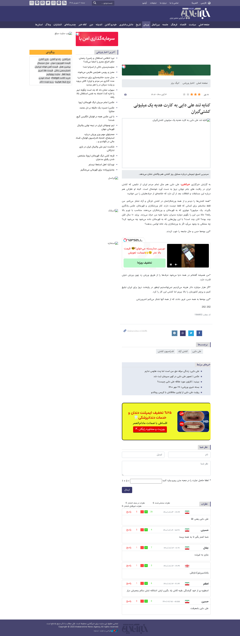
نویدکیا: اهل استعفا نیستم (101, 165)
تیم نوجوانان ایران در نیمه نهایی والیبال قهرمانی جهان (95, 127)
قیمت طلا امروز (45, 70)
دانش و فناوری (126, 25)
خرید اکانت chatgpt (60, 78)
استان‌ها (39, 25)
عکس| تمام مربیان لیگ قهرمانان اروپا (96, 102)
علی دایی (196, 351)
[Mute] (176, 264)
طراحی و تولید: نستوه (102, 630)
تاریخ (138, 25)
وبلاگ (48, 25)
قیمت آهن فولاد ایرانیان (46, 67)
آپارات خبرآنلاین (42, 3)
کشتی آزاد (183, 351)
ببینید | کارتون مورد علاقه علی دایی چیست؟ (178, 382)
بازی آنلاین (43, 59)
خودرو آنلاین (111, 25)
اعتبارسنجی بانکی (62, 70)
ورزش (146, 25)
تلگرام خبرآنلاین (59, 3)
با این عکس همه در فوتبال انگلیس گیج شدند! (95, 118)
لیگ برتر (175, 83)
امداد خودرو (44, 78)
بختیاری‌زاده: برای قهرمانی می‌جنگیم (97, 170)
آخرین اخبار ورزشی (105, 52)
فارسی (203, 3)
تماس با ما (174, 3)
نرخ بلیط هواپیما (62, 82)
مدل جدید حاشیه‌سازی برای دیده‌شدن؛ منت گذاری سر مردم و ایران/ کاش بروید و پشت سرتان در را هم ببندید (95, 81)
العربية (195, 3)
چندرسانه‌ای (70, 25)
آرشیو (144, 3)
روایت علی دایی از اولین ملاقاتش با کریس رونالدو (175, 392)
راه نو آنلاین (55, 59)
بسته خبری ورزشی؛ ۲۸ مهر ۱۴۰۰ (184, 387)
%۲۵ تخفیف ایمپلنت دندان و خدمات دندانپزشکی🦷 (150, 415)
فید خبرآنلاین (64, 3)
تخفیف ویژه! (144, 263)
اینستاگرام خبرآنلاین (53, 3)
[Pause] (171, 264)
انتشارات (57, 25)
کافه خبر (82, 25)
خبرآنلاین (190, 13)
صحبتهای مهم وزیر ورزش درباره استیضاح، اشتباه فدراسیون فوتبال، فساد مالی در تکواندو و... (95, 138)
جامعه (165, 25)
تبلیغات (153, 3)
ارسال (127, 490)
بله (37, 3)
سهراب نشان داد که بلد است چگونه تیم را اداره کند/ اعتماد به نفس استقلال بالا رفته (95, 93)
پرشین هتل (64, 67)
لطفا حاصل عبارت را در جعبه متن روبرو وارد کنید (186, 480)
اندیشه (99, 25)
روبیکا (31, 3)
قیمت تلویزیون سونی (60, 63)
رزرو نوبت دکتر (46, 82)
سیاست (192, 25)
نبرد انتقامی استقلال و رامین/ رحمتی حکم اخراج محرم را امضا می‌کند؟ (96, 60)
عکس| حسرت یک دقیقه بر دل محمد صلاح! (97, 109)
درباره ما (163, 3)
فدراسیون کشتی (166, 351)
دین (91, 25)
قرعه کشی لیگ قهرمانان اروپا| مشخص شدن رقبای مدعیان (96, 157)
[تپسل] (124, 66)
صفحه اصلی (204, 25)
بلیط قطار (65, 74)
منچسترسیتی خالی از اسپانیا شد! (98, 67)
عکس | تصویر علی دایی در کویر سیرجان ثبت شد (176, 376)
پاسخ (128, 512)
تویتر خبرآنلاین (48, 3)
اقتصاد (183, 25)
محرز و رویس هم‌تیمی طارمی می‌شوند (96, 72)
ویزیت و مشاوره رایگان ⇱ (150, 429)
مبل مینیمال (43, 63)
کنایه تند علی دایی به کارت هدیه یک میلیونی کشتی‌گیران (172, 108)
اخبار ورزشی (188, 83)
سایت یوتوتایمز (53, 74)
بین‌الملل (156, 25)
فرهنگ (174, 25)
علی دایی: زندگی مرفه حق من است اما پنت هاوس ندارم (172, 371)
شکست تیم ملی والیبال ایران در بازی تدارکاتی (96, 148)
